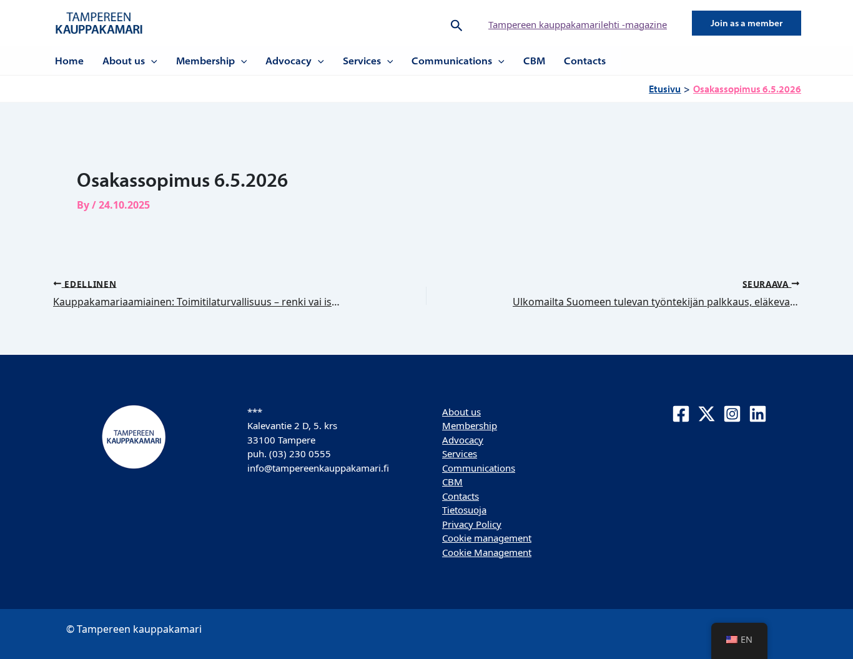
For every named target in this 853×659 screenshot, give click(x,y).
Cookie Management (486, 552)
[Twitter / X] (707, 414)
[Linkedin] (758, 414)
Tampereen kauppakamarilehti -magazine (577, 24)
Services (362, 60)
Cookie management (486, 538)
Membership (205, 60)
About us (123, 60)
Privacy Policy (471, 524)
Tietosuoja (464, 509)
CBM (534, 60)
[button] (456, 23)
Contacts (585, 60)
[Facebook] (681, 414)
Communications (452, 60)
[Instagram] (732, 414)
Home (69, 60)
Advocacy (288, 60)
